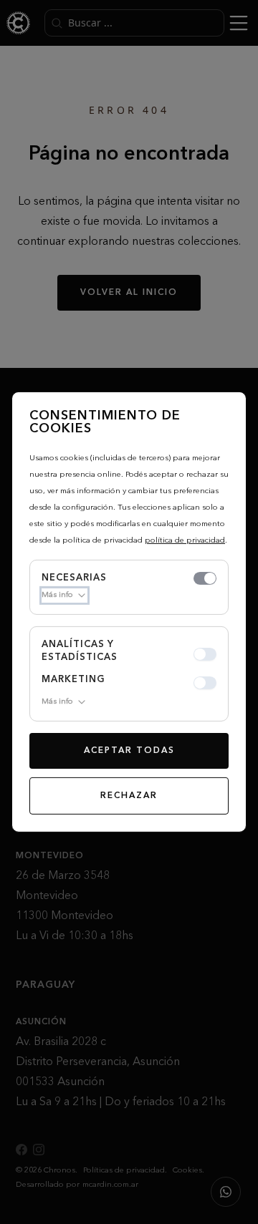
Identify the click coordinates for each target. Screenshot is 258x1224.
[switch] (205, 578)
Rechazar (129, 796)
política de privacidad (185, 541)
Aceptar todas (129, 751)
